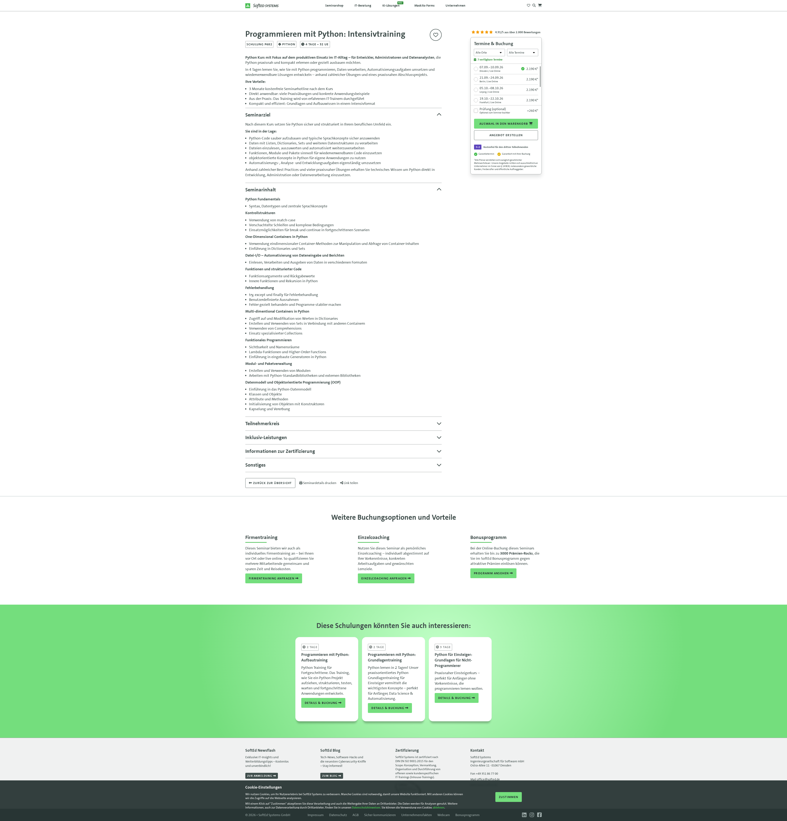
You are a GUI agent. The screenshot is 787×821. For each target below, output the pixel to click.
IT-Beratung (363, 5)
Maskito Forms (424, 5)
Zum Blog (330, 776)
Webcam (443, 815)
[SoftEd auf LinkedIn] (524, 815)
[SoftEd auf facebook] (538, 815)
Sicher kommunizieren (380, 815)
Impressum (316, 815)
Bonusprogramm (467, 815)
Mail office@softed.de (485, 779)
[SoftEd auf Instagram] (531, 815)
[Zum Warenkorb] (540, 4)
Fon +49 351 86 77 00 (484, 774)
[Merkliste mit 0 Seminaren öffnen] (528, 4)
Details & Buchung (321, 703)
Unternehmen (455, 5)
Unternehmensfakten (416, 815)
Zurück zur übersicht (272, 483)
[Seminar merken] (436, 35)
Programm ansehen (492, 573)
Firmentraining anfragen (272, 578)
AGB (356, 815)
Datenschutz (338, 815)
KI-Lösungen (392, 4)
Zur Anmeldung (260, 776)
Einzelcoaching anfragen (384, 578)
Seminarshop (334, 5)
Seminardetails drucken (319, 483)
